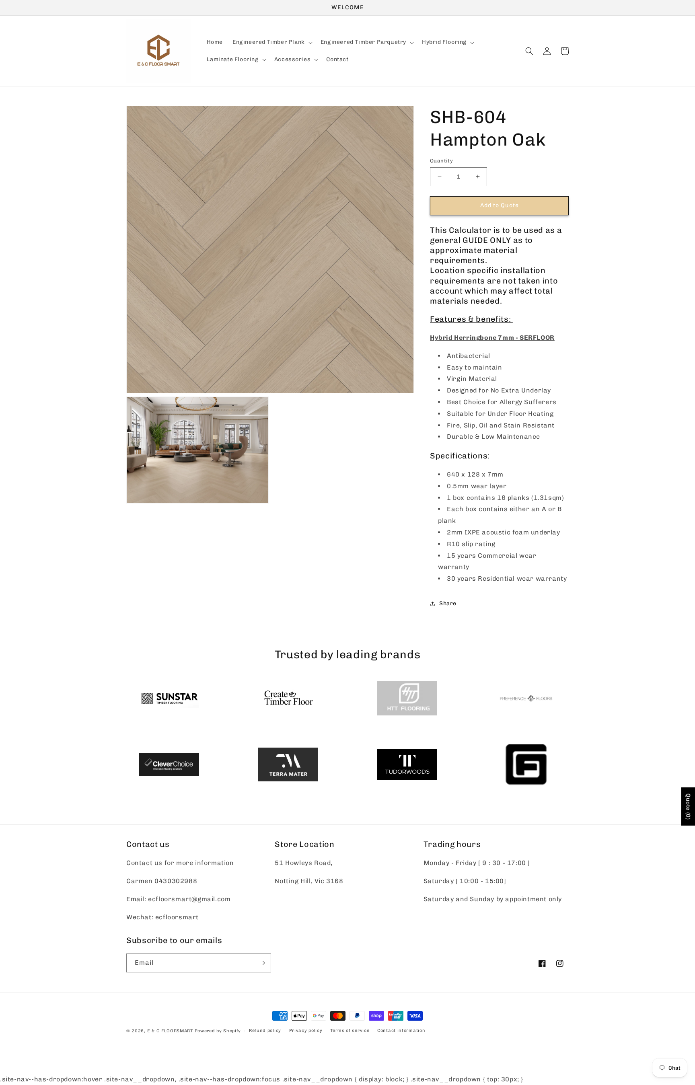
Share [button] (447, 603)
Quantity (441, 161)
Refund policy (265, 1030)
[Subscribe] (262, 962)
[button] (272, 42)
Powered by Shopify (218, 1031)
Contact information (401, 1030)
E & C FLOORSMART (170, 1031)
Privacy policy (306, 1030)
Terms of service (349, 1030)
